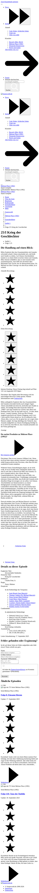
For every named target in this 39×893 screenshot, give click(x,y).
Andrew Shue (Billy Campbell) (19, 601)
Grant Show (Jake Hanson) (18, 599)
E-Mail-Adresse (6, 655)
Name (3, 651)
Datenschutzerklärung (18, 669)
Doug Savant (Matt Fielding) (18, 597)
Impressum (8, 888)
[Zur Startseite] (6, 94)
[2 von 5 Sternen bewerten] (11, 347)
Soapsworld (9, 212)
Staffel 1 (8, 223)
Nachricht (8, 659)
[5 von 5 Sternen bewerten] (11, 381)
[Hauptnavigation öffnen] (1, 184)
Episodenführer (10, 219)
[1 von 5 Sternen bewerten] (11, 336)
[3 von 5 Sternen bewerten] (11, 358)
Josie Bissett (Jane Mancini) (18, 593)
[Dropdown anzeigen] (24, 16)
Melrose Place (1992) (12, 216)
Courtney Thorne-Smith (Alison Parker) (22, 603)
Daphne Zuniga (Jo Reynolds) (19, 606)
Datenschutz (18, 398)
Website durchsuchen (12, 79)
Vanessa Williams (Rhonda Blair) (20, 605)
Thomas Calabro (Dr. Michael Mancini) (22, 595)
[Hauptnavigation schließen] (1, 4)
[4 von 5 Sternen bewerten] (11, 370)
